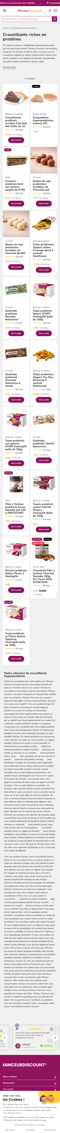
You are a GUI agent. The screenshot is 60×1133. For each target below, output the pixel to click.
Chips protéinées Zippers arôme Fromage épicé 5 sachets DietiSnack (43, 250)
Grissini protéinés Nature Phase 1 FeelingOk (16, 573)
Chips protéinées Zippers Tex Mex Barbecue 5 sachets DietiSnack (43, 380)
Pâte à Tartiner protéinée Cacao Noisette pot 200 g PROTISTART (15, 508)
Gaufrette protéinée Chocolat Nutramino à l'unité (12, 380)
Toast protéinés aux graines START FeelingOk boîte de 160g (16, 445)
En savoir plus (9, 67)
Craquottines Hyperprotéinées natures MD (43, 120)
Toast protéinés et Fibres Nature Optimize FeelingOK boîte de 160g (15, 639)
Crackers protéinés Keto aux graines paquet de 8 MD (15, 185)
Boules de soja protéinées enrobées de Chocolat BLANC (15, 249)
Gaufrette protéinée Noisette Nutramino (11, 315)
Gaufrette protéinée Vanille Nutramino (43, 443)
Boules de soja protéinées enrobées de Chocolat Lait (42, 185)
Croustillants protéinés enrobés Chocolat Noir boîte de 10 (16, 122)
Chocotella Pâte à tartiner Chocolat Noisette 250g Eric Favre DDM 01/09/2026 (44, 576)
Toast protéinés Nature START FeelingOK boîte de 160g (43, 315)
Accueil (6, 28)
